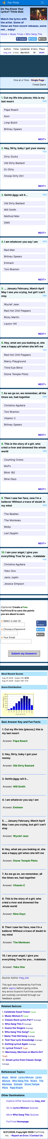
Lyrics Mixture (26, 1077)
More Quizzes (22, 1114)
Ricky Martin (11, 317)
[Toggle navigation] (42, 2)
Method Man (11, 216)
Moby (7, 526)
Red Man (9, 250)
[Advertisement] (24, 65)
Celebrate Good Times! (17, 1012)
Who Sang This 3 (14, 1024)
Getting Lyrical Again (16, 1044)
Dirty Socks (11, 156)
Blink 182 (9, 472)
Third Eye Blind (13, 367)
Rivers (33, 1081)
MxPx (7, 466)
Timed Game (39, 84)
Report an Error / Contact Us (27, 1135)
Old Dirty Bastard (14, 163)
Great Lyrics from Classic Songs (23, 1060)
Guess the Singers (15, 1028)
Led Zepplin (11, 533)
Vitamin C (10, 418)
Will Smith (10, 209)
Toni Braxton (11, 269)
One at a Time (21, 80)
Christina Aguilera (14, 405)
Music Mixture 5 (14, 1016)
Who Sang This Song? (17, 1032)
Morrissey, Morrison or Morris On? (24, 1052)
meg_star (7, 52)
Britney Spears (13, 129)
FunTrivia (17, 1121)
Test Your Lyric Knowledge (19, 1040)
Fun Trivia (12, 2)
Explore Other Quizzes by (25, 1101)
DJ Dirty (9, 169)
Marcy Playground (15, 361)
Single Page (37, 80)
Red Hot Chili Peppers (17, 310)
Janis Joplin (11, 577)
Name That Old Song (15, 1036)
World (13, 1077)
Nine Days (10, 479)
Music (5, 1077)
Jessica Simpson (14, 583)
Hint (45, 101)
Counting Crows (13, 459)
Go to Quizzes (22, 1107)
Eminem (9, 262)
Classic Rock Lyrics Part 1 (19, 1020)
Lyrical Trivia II (14, 1048)
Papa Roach (11, 109)
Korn (7, 116)
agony (12, 988)
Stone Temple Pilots (16, 374)
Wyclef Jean (11, 304)
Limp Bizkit (10, 122)
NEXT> (42, 139)
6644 (41, 52)
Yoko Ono (10, 570)
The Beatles (11, 513)
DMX (7, 222)
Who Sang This (20, 1081)
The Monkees (12, 520)
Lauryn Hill (10, 323)
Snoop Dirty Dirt (14, 175)
